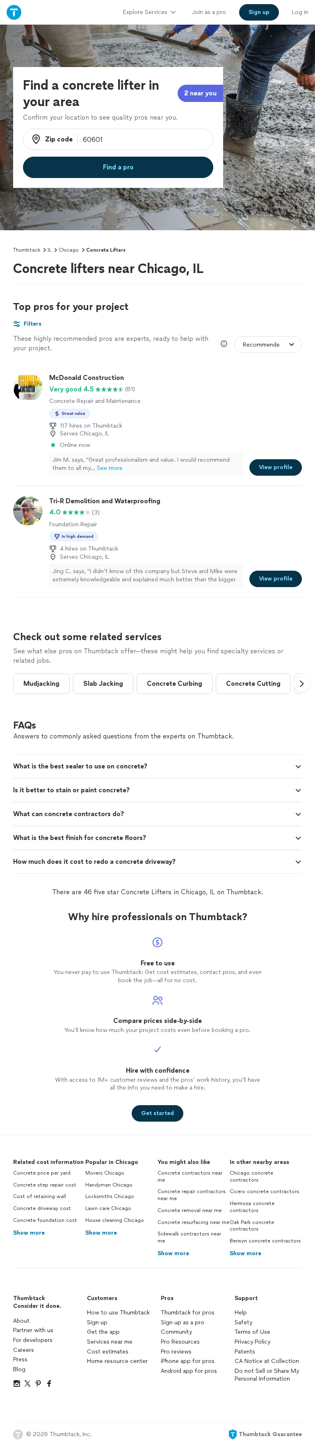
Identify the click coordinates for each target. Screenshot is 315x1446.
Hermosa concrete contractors (252, 1207)
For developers (32, 1340)
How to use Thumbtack (118, 1312)
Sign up (97, 1322)
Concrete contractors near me (190, 1176)
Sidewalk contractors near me (189, 1237)
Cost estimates (107, 1351)
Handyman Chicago (108, 1185)
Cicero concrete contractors (264, 1191)
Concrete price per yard (42, 1173)
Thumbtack (26, 250)
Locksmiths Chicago (109, 1196)
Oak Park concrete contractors (252, 1225)
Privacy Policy (252, 1341)
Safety (243, 1322)
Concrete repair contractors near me (192, 1195)
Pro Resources (180, 1341)
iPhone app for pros (188, 1361)
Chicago (69, 250)
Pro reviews (176, 1351)
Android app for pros (189, 1370)
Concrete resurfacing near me (193, 1222)
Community (176, 1331)
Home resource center (117, 1361)
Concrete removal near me (189, 1210)
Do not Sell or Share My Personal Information (267, 1375)
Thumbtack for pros (188, 1312)
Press (20, 1359)
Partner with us (33, 1330)
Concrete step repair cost (44, 1185)
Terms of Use (252, 1331)
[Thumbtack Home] (14, 12)
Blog (19, 1369)
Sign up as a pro (182, 1322)
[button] (302, 684)
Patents (245, 1351)
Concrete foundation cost (45, 1220)
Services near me (109, 1341)
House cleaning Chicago (114, 1220)
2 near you (200, 93)
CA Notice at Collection (267, 1361)
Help (241, 1312)
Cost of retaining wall (39, 1196)
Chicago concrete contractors (251, 1176)
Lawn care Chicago (108, 1208)
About (21, 1320)
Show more (29, 1232)
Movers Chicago (104, 1173)
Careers (23, 1350)
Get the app (103, 1331)
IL (49, 250)
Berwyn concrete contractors (265, 1241)
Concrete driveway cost (42, 1208)
